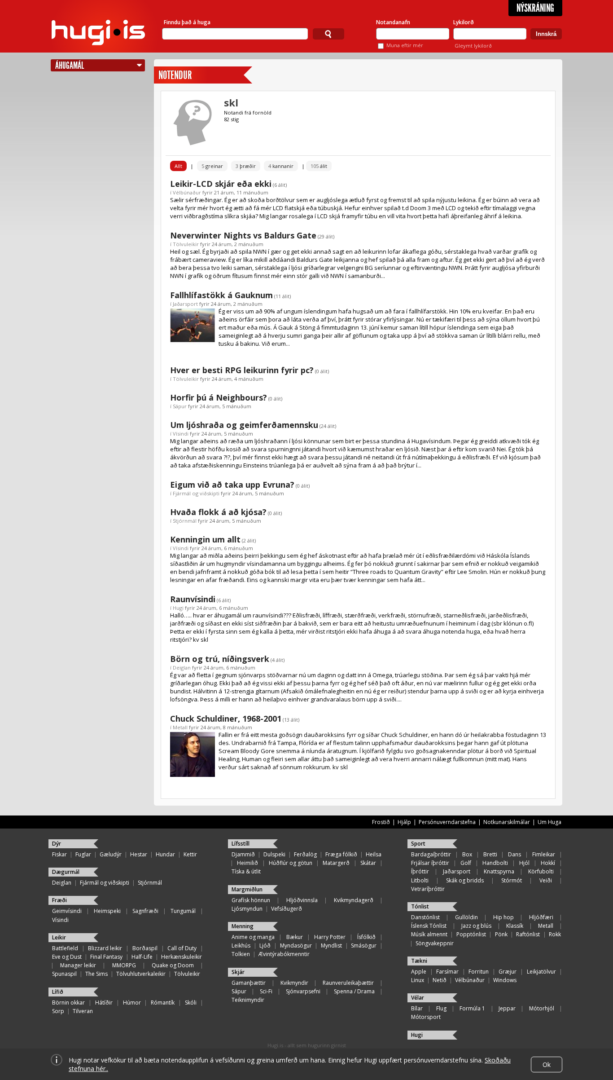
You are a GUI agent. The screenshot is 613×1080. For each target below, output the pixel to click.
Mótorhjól (541, 1008)
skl (231, 102)
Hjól (524, 863)
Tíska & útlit (246, 871)
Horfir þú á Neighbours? (218, 397)
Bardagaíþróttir (431, 854)
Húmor (132, 1002)
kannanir (280, 166)
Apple (418, 971)
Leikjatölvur (541, 971)
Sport (418, 843)
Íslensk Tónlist (429, 926)
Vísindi (180, 433)
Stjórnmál (185, 520)
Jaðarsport (185, 303)
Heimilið (247, 863)
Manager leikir (78, 965)
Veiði (545, 880)
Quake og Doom (173, 965)
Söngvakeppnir (435, 943)
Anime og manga (253, 937)
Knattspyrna (499, 871)
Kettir (190, 854)
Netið (440, 980)
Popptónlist (471, 934)
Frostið (381, 822)
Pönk (501, 934)
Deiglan (182, 667)
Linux (417, 980)
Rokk (555, 934)
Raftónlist (528, 934)
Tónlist (420, 906)
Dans (514, 854)
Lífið (57, 992)
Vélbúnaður (187, 192)
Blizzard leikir (105, 948)
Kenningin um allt (205, 539)
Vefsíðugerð (286, 908)
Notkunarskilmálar (506, 822)
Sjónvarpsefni (303, 991)
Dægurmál (65, 872)
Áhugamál (69, 65)
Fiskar (59, 854)
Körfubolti (541, 871)
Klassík (514, 926)
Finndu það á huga (187, 22)
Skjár (238, 972)
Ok (547, 1064)
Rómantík (163, 1002)
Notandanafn (393, 22)
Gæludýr (111, 854)
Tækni (419, 961)
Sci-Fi (266, 991)
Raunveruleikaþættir (348, 983)
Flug (441, 1008)
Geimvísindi (67, 911)
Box (467, 854)
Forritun (479, 971)
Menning (243, 926)
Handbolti (495, 863)
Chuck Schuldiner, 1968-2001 (225, 718)
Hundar (165, 854)
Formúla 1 (472, 1008)
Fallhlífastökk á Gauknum (221, 295)
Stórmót (511, 880)
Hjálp (404, 822)
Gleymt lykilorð (473, 45)
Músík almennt (429, 934)
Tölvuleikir (186, 244)
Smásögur (364, 945)
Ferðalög (305, 854)
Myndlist (331, 945)
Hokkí (548, 863)
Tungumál (183, 911)
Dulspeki (274, 854)
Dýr (56, 843)
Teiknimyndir (248, 1000)
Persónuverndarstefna (447, 822)
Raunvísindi (192, 599)
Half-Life (142, 957)
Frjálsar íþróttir (430, 863)
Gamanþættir (249, 983)
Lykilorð (463, 22)
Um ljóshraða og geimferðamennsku (244, 424)
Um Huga (549, 822)
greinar (212, 166)
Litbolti (420, 880)
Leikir (59, 937)
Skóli (191, 1002)
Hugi (178, 607)
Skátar (368, 863)
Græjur (508, 971)
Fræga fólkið (341, 854)
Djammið (243, 854)
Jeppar (507, 1008)
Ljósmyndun (247, 908)
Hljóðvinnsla (302, 900)
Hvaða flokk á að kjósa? (218, 512)
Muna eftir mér (404, 45)
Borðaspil (145, 948)
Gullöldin (466, 917)
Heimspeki (107, 911)
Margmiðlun (247, 889)
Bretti (490, 854)
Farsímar (447, 971)
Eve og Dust (67, 957)
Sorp (58, 1011)
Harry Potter (330, 937)
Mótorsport (426, 1017)
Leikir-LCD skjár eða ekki (220, 183)
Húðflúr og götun (290, 863)
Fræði (59, 900)
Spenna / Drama (354, 991)
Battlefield (65, 948)
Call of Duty (182, 948)
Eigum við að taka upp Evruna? (232, 484)
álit (319, 166)
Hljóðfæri (541, 917)
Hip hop (503, 917)
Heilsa (373, 854)
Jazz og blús (476, 926)
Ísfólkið (366, 937)
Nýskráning (535, 8)
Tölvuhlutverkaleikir (141, 974)
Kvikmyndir (294, 983)
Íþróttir (420, 871)
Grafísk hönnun (251, 900)
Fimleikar (543, 854)
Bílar (417, 1008)
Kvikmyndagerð (353, 900)
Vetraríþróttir (428, 889)
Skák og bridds (465, 880)
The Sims (96, 974)
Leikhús (241, 945)
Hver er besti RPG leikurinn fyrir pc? (242, 370)
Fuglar (83, 854)
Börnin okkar (68, 1002)
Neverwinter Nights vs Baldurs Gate (243, 235)
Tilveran (83, 1011)
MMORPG (124, 965)
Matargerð (336, 863)
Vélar (417, 997)
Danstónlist (425, 917)
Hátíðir (104, 1002)
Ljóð (265, 945)
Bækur (294, 937)
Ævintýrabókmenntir (284, 954)
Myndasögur (296, 945)
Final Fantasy (106, 957)
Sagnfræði (145, 911)
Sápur (180, 406)
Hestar (138, 854)
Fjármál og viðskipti (196, 493)
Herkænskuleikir (181, 957)
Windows (505, 980)
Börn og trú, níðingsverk (219, 658)
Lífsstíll (241, 843)
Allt (178, 166)
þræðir (246, 166)
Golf (465, 863)
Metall (180, 727)
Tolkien (241, 954)
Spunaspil (64, 974)
